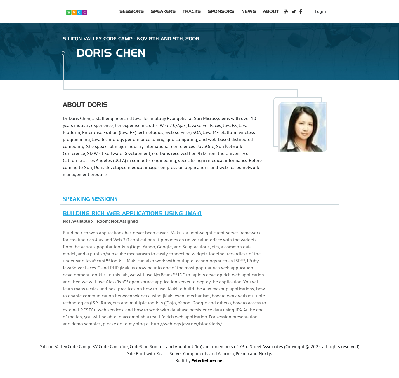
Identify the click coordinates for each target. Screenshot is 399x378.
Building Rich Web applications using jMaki (132, 213)
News (248, 11)
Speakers (163, 11)
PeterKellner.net (207, 361)
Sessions (131, 11)
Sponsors (221, 11)
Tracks (192, 11)
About (271, 11)
